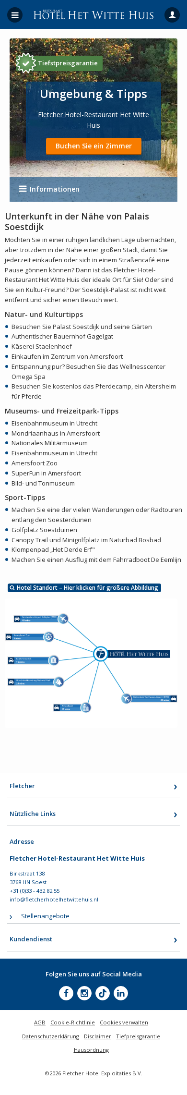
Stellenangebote (45, 916)
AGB (40, 1022)
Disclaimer (97, 1036)
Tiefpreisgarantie (138, 1036)
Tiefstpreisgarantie (68, 63)
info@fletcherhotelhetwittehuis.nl (54, 899)
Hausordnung (91, 1049)
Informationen (55, 189)
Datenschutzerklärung (50, 1036)
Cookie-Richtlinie (72, 1022)
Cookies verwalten (124, 1022)
